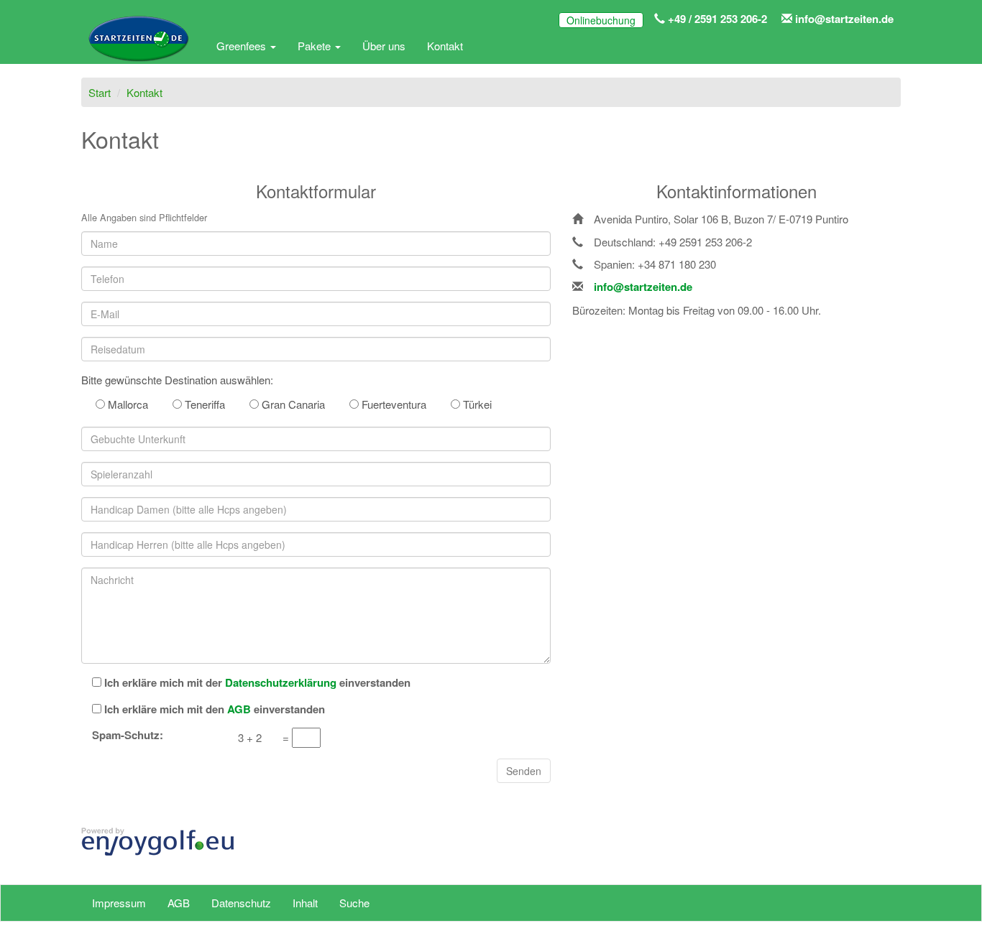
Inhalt (305, 902)
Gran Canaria (292, 404)
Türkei (476, 404)
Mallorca (126, 404)
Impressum (119, 902)
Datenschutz (241, 902)
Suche (354, 902)
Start (99, 92)
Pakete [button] (316, 45)
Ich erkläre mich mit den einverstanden (214, 709)
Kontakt (445, 45)
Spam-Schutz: (127, 735)
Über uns (383, 45)
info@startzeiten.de (843, 19)
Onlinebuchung (600, 20)
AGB (179, 902)
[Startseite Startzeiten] (138, 46)
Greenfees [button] (242, 45)
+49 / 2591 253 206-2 (716, 19)
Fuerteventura (392, 404)
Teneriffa (203, 404)
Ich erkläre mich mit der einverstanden (257, 682)
